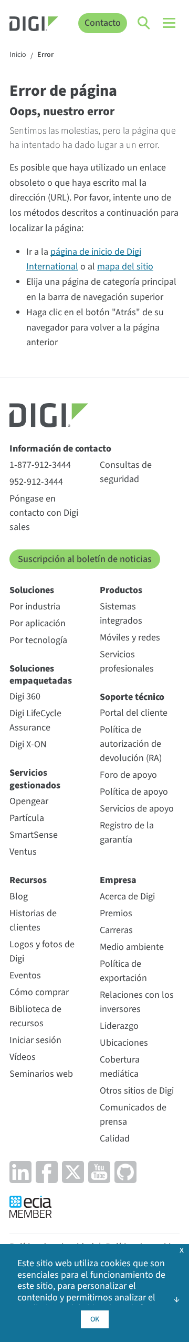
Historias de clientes (33, 920)
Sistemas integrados (121, 613)
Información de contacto (60, 449)
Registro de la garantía (127, 832)
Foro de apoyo (128, 775)
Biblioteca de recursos (35, 1016)
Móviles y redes (130, 637)
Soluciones (31, 590)
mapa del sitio (125, 266)
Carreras (116, 930)
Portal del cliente (133, 712)
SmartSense (33, 835)
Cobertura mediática (120, 1066)
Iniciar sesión (35, 1040)
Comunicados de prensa (133, 1114)
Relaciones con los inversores (137, 1002)
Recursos (28, 880)
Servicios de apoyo (137, 808)
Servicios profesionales (127, 661)
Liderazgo (119, 1026)
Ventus (23, 851)
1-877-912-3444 (40, 465)
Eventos (25, 975)
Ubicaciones (124, 1042)
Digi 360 (24, 696)
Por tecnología (38, 640)
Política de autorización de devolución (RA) (131, 744)
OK (94, 1319)
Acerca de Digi (127, 896)
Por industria (34, 606)
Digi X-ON (28, 744)
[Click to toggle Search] (144, 23)
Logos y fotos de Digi (42, 951)
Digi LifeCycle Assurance (35, 720)
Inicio (17, 55)
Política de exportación (123, 971)
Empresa (118, 880)
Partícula (26, 818)
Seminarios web (41, 1073)
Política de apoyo (134, 791)
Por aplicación (37, 623)
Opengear (28, 801)
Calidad (115, 1138)
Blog (18, 896)
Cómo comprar (39, 992)
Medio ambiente (132, 947)
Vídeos (22, 1057)
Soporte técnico (132, 697)
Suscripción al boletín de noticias (85, 559)
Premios (116, 913)
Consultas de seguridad (126, 472)
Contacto (103, 22)
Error (45, 55)
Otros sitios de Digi (137, 1090)
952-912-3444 (36, 481)
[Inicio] (33, 25)
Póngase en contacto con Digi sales (43, 513)
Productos (121, 590)
